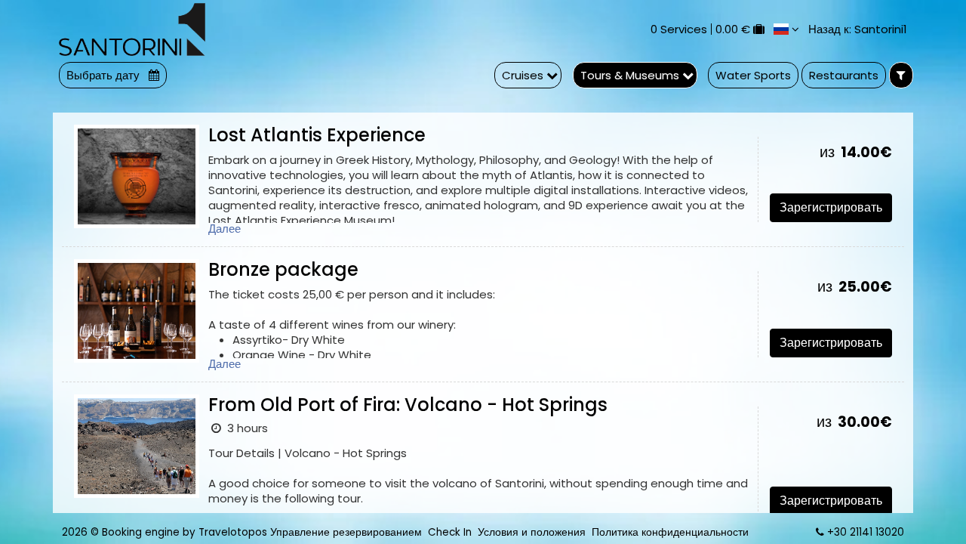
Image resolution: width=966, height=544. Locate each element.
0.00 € (732, 29)
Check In (450, 532)
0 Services (679, 29)
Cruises (524, 75)
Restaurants (843, 75)
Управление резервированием (346, 532)
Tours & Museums (631, 75)
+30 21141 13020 (865, 532)
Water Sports (753, 75)
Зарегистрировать (831, 207)
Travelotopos (232, 532)
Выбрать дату (104, 75)
